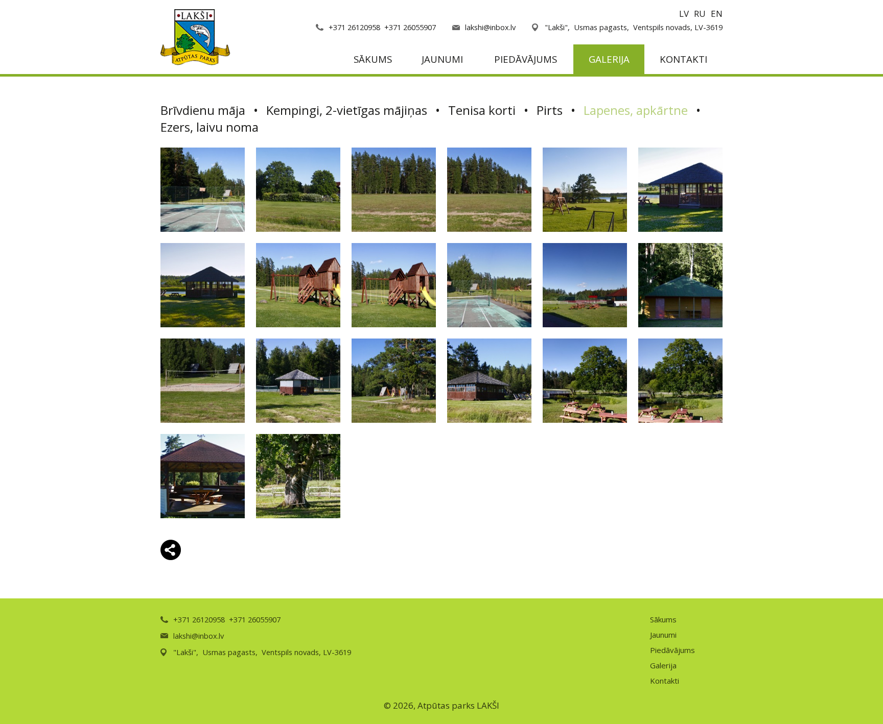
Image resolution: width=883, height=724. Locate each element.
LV (684, 13)
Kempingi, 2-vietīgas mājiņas (346, 110)
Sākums (373, 59)
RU (700, 13)
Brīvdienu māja (202, 110)
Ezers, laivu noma (209, 126)
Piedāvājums (525, 59)
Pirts (550, 110)
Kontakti (683, 59)
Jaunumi (442, 59)
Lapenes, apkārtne (636, 110)
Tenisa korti (482, 110)
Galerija (609, 59)
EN (717, 13)
